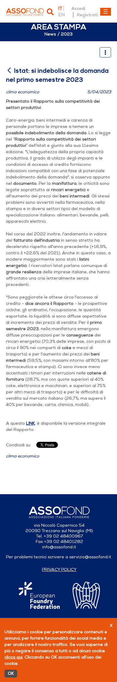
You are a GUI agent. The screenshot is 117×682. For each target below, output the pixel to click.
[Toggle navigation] (105, 12)
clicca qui (13, 657)
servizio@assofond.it (90, 557)
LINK (30, 423)
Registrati (87, 14)
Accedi (78, 8)
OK (11, 673)
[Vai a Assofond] (25, 12)
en (61, 14)
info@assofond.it (59, 547)
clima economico (22, 456)
